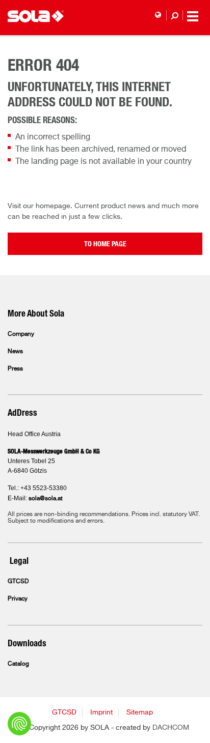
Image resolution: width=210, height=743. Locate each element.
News (15, 352)
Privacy (18, 599)
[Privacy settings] (19, 723)
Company (21, 334)
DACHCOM (170, 727)
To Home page (105, 244)
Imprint (101, 712)
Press (15, 369)
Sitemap (139, 712)
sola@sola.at (46, 499)
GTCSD (18, 582)
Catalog (18, 664)
